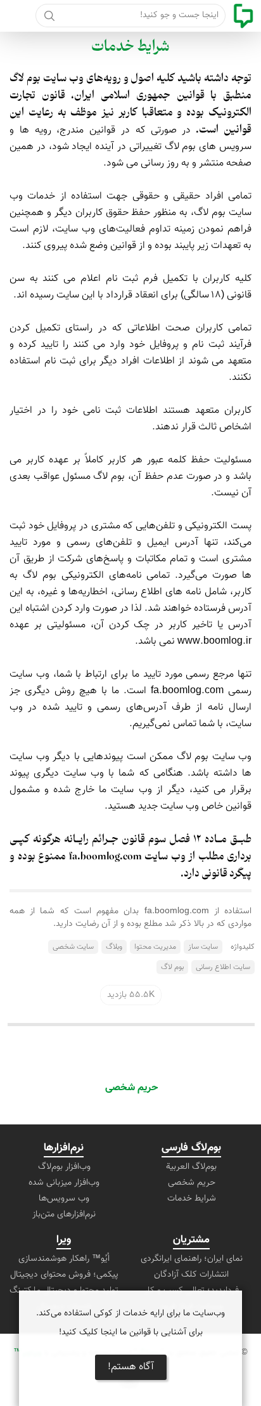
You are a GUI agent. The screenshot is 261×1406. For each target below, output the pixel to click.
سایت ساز (203, 947)
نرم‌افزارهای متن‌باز (64, 1214)
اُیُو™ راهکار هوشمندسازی (64, 1259)
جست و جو (49, 15)
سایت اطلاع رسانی (223, 967)
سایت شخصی (73, 947)
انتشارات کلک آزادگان (191, 1275)
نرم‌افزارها (64, 1148)
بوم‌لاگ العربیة (191, 1167)
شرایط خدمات (130, 47)
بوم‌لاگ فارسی (191, 1148)
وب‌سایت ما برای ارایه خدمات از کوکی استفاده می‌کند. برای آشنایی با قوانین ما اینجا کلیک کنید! (130, 1322)
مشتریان (191, 1240)
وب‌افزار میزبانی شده (64, 1183)
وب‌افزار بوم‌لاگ (64, 1167)
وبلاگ (114, 947)
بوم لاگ (172, 967)
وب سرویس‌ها (64, 1199)
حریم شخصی (131, 1088)
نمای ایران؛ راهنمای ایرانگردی (192, 1259)
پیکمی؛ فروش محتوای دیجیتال (64, 1275)
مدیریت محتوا (155, 947)
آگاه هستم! (131, 1367)
